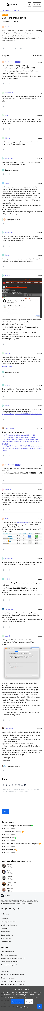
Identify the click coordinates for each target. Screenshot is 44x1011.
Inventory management (9, 965)
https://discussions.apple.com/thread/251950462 (18, 437)
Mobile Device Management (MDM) (13, 958)
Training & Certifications (9, 922)
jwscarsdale (8, 158)
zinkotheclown (9, 27)
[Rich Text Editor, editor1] (22, 797)
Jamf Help (4, 918)
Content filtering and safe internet (12, 984)
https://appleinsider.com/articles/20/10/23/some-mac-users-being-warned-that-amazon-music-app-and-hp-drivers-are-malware (22, 448)
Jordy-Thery (11, 883)
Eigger (7, 255)
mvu (8, 871)
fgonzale (7, 636)
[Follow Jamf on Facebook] (18, 909)
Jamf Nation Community (9, 925)
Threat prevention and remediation (13, 981)
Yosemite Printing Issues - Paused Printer (16, 826)
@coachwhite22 (22, 522)
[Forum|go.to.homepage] (12, 4)
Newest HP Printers (8, 850)
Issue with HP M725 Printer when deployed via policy (20, 844)
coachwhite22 (9, 489)
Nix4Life (7, 519)
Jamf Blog (4, 928)
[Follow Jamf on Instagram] (14, 909)
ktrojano (10, 889)
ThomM (9, 877)
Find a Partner (6, 938)
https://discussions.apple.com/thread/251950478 (18, 435)
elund (6, 115)
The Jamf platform (7, 951)
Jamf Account (6, 942)
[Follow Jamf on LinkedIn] (6, 909)
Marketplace (5, 932)
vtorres (7, 183)
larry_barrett (9, 93)
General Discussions (11, 10)
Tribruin (7, 138)
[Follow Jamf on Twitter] (2, 908)
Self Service (5, 971)
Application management (9, 961)
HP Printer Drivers (8, 838)
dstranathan (9, 728)
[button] (4, 5)
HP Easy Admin (7, 366)
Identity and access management (12, 974)
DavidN (7, 275)
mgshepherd (9, 609)
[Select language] (29, 4)
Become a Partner (7, 935)
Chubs (9, 865)
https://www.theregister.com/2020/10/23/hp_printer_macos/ (22, 414)
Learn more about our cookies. (28, 997)
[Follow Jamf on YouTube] (10, 908)
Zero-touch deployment (9, 955)
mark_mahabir (9, 428)
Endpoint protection (8, 978)
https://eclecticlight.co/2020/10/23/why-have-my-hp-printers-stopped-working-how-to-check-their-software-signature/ (20, 441)
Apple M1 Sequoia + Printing (11, 832)
